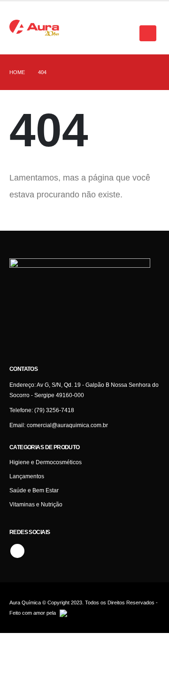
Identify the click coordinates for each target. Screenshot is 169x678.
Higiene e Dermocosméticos (45, 462)
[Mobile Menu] (147, 33)
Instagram (17, 551)
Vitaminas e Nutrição (35, 504)
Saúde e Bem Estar (34, 490)
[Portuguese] (96, 14)
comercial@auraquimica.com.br (67, 425)
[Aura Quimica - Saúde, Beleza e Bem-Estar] (34, 28)
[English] (86, 14)
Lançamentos (26, 476)
